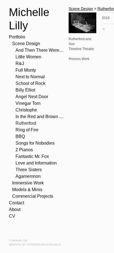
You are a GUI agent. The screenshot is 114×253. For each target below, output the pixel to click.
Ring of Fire (26, 129)
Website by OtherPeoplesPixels (35, 244)
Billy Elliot (25, 90)
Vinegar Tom (27, 103)
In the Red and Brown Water (39, 116)
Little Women (28, 56)
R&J (19, 63)
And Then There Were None (39, 50)
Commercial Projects (32, 196)
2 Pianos (24, 149)
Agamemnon (28, 176)
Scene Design (26, 43)
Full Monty (25, 70)
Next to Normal (30, 76)
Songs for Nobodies (35, 143)
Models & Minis (27, 189)
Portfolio (17, 37)
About (14, 209)
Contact (16, 202)
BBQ (20, 136)
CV (12, 216)
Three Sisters (28, 169)
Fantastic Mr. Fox (32, 156)
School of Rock (30, 83)
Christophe (26, 110)
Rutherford (25, 123)
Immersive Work (28, 183)
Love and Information (36, 163)
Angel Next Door (31, 96)
